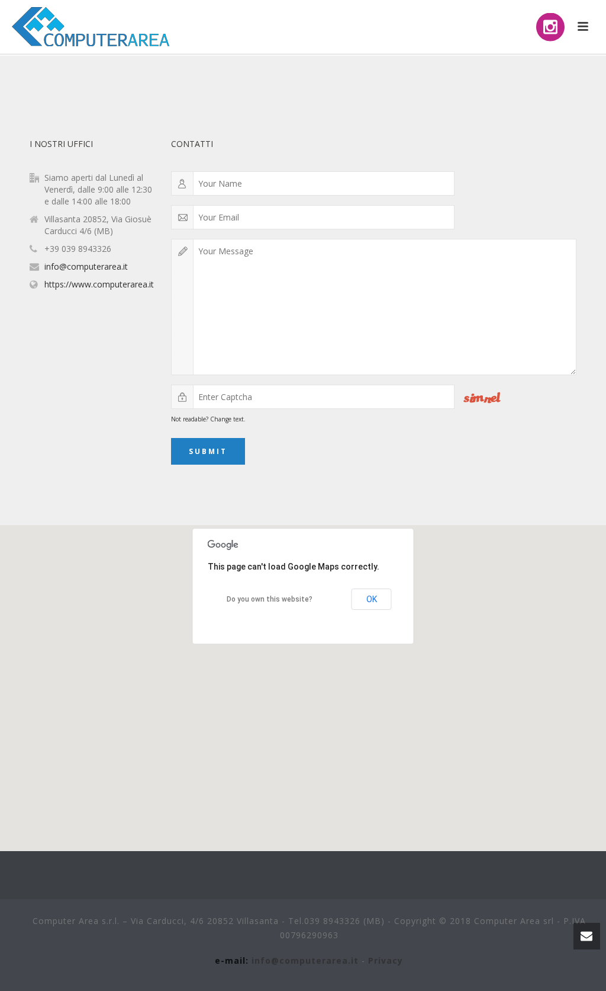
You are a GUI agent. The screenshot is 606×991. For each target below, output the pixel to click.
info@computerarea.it (86, 266)
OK (371, 599)
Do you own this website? (269, 599)
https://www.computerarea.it (99, 284)
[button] (303, 681)
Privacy (385, 960)
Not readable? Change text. (208, 419)
